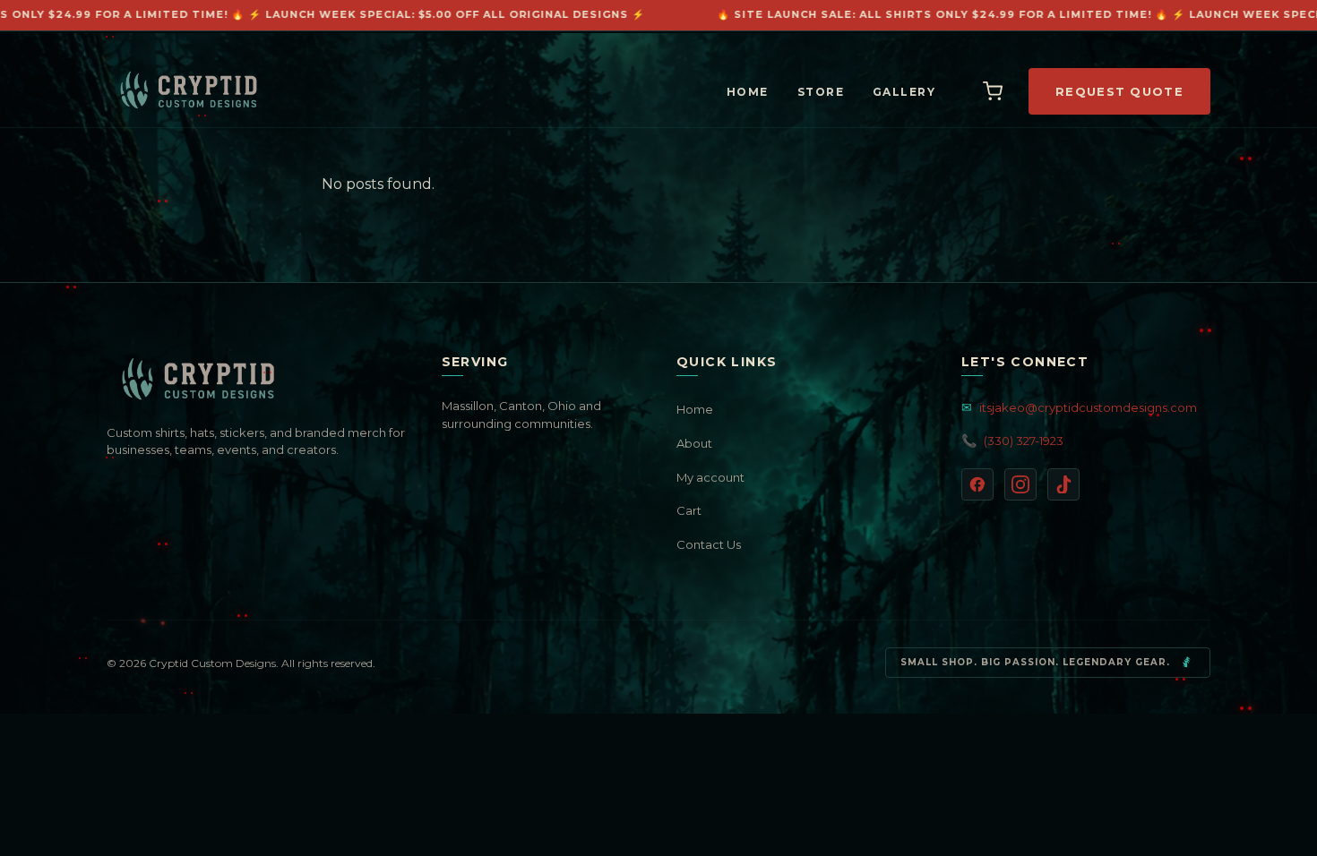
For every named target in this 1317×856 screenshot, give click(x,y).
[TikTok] (1063, 484)
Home (748, 91)
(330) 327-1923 (1012, 440)
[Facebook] (977, 484)
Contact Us (708, 544)
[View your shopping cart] (992, 91)
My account (710, 477)
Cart (689, 510)
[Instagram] (1020, 484)
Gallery (904, 91)
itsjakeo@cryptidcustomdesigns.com (1079, 407)
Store (820, 91)
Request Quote (1119, 91)
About (694, 443)
